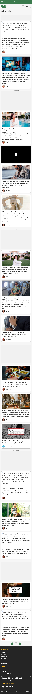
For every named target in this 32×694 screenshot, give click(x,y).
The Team (3, 669)
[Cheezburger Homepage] (16, 687)
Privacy (20, 691)
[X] (29, 6)
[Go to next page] (20, 643)
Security (24, 691)
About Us (3, 671)
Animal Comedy (5, 658)
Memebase (16, 1)
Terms (17, 691)
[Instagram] (23, 6)
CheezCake (4, 663)
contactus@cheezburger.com (9, 683)
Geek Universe (4, 661)
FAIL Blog (3, 654)
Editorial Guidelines (6, 673)
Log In (29, 1)
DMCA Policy (28, 691)
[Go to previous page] (12, 643)
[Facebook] (26, 6)
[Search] (4, 2)
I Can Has (3, 652)
